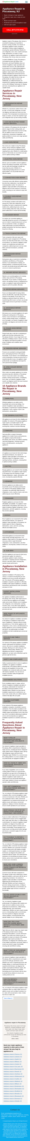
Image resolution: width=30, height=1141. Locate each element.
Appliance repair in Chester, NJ (12, 1064)
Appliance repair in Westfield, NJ (13, 1091)
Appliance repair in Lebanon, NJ (13, 1056)
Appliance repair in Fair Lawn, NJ (13, 1066)
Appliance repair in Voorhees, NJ (13, 1074)
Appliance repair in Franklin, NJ (13, 1078)
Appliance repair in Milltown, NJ (13, 1061)
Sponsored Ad (14, 33)
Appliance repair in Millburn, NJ (12, 1083)
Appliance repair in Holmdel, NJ (13, 1101)
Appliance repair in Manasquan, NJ (14, 1096)
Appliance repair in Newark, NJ (12, 1071)
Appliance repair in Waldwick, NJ (13, 1081)
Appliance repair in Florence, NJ (13, 1054)
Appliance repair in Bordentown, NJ (14, 1086)
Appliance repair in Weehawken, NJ (14, 1088)
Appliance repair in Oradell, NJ (12, 1059)
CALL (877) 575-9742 (15, 30)
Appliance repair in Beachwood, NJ (14, 1069)
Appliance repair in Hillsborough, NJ (14, 1076)
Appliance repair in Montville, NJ (13, 1093)
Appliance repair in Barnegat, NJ (13, 1098)
